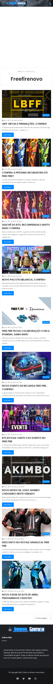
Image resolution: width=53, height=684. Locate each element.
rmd (5, 120)
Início (22, 71)
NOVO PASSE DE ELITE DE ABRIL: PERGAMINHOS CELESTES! (20, 596)
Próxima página (41, 618)
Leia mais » (8, 135)
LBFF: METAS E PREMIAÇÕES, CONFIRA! (24, 124)
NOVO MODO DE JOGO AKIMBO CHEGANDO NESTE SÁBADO (21, 491)
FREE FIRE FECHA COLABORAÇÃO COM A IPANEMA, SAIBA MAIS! (26, 332)
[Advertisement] (26, 36)
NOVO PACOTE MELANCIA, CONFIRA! (23, 279)
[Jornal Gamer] (16, 3)
